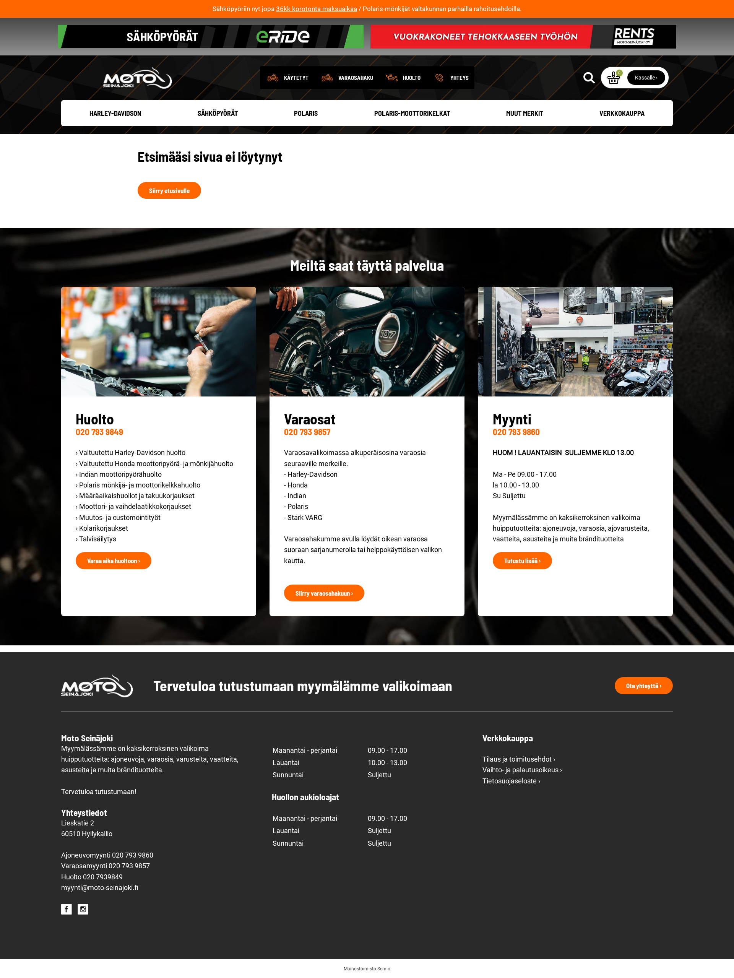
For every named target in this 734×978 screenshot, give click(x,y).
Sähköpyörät (218, 113)
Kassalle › (646, 78)
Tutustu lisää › (522, 560)
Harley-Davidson (115, 113)
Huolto (412, 77)
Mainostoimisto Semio (367, 969)
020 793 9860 (516, 431)
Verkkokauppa (622, 113)
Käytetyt (296, 77)
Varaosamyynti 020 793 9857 (105, 866)
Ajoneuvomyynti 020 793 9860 (107, 855)
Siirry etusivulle (169, 190)
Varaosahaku (355, 77)
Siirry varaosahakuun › (324, 593)
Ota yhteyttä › (643, 685)
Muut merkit (524, 113)
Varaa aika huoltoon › (113, 560)
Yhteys (459, 77)
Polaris (306, 113)
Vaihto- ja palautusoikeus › (522, 770)
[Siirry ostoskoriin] (613, 77)
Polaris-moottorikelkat (412, 113)
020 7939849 (103, 877)
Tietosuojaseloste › (511, 781)
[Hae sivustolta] (589, 77)
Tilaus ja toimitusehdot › (518, 759)
